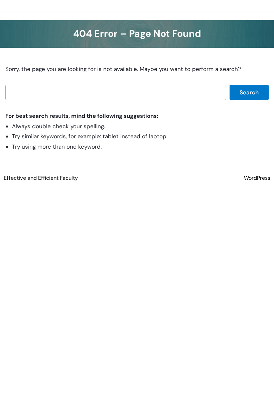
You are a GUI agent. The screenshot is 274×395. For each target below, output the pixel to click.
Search (249, 92)
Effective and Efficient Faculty (41, 177)
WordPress (257, 177)
